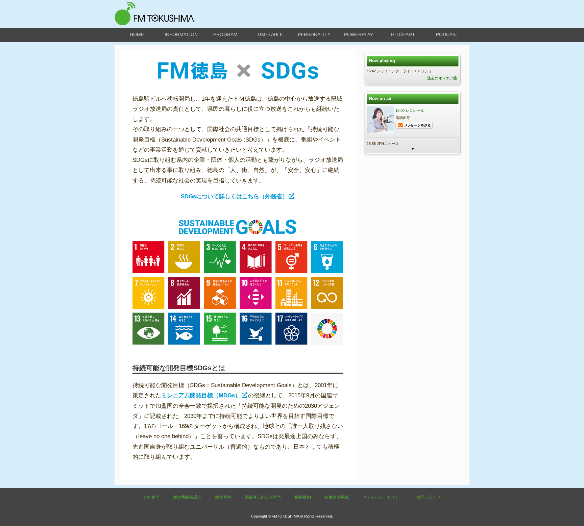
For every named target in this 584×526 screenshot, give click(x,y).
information (181, 34)
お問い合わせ (428, 497)
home (137, 34)
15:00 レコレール (409, 110)
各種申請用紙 (336, 497)
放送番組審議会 (187, 497)
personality (314, 34)
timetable (270, 34)
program (225, 34)
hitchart (403, 34)
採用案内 (303, 497)
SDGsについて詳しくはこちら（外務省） (234, 196)
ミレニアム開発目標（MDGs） (201, 395)
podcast (447, 34)
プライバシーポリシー (382, 497)
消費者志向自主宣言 (263, 497)
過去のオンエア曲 (442, 78)
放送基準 (223, 497)
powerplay (358, 34)
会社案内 (151, 497)
